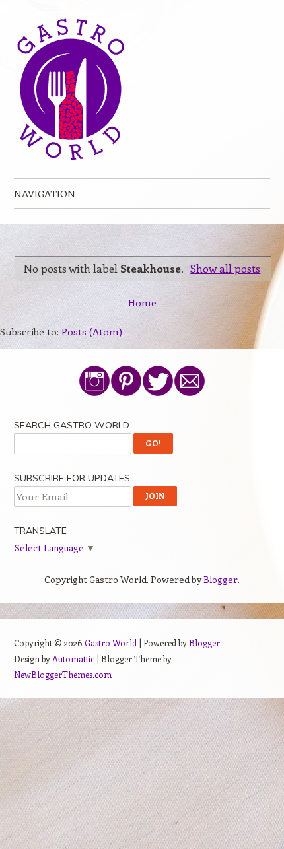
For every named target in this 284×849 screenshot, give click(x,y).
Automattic (73, 658)
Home (142, 302)
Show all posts (225, 268)
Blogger (220, 579)
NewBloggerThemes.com (63, 674)
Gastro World (111, 642)
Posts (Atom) (91, 331)
